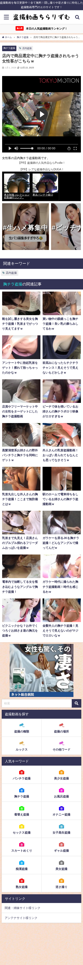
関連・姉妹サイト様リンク (22, 907)
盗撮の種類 (21, 731)
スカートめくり (21, 850)
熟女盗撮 (22, 886)
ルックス (22, 749)
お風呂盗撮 (61, 796)
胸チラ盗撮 (9, 48)
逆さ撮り (61, 886)
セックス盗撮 (22, 832)
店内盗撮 (27, 48)
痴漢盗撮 (22, 868)
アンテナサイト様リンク (21, 917)
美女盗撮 (61, 868)
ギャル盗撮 (61, 850)
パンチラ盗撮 (22, 778)
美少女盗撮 (61, 778)
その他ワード (61, 749)
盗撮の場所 (61, 731)
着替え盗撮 (21, 814)
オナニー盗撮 (61, 814)
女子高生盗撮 (61, 832)
